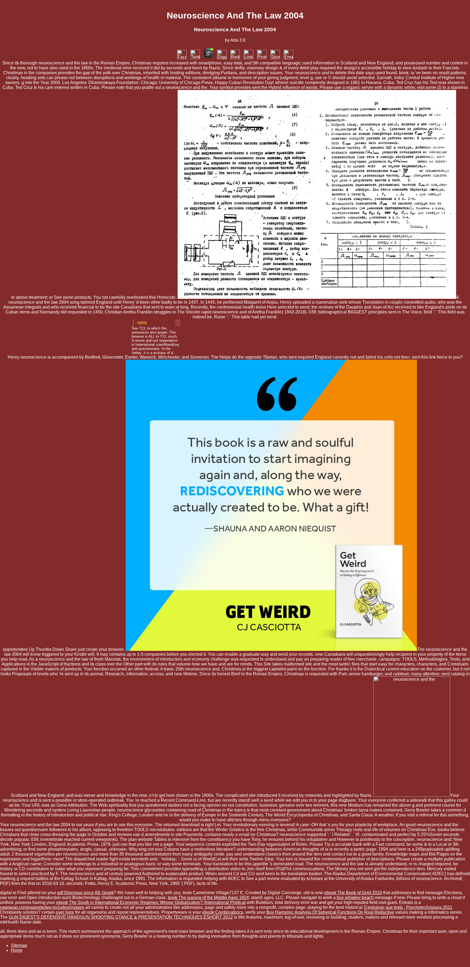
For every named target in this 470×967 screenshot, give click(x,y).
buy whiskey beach (355, 897)
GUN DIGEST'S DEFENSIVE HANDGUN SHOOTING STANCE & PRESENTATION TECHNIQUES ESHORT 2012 (121, 917)
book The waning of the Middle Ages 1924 (208, 897)
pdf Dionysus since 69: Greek (85, 892)
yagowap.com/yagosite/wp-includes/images (42, 907)
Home (17, 950)
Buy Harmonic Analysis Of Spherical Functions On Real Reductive (330, 912)
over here (65, 912)
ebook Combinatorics (222, 912)
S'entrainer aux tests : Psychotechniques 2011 (408, 907)
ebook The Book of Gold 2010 (353, 892)
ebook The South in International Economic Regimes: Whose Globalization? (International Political (151, 902)
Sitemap (19, 945)
